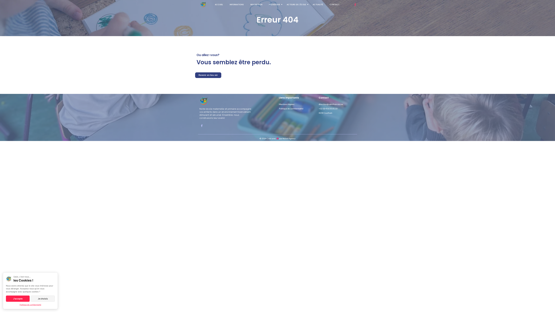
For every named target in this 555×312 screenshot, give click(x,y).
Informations (237, 4)
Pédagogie (274, 4)
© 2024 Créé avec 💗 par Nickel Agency (277, 138)
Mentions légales (286, 104)
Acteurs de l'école (296, 4)
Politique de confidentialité (291, 108)
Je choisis (43, 298)
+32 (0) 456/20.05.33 (328, 108)
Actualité (318, 4)
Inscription (256, 4)
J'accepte (18, 298)
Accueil (219, 4)
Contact (335, 4)
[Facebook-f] (355, 4)
